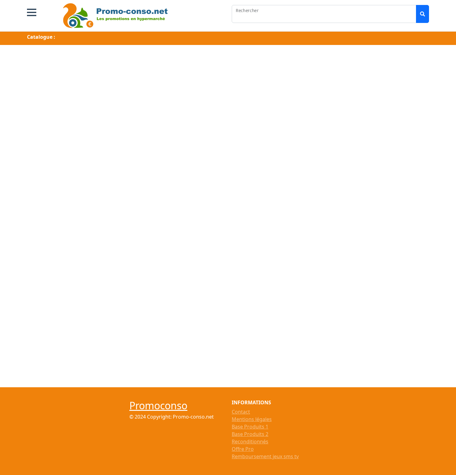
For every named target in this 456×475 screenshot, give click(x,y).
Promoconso (158, 405)
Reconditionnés (250, 441)
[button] (31, 12)
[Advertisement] (228, 90)
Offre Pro (243, 449)
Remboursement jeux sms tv (265, 456)
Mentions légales (252, 419)
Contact (241, 411)
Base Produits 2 (250, 434)
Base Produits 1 (250, 426)
